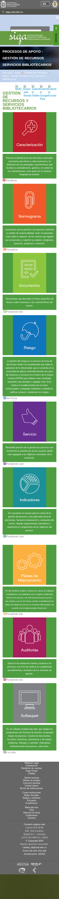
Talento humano (31, 778)
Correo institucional (31, 792)
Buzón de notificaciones (31, 788)
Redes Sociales (31, 795)
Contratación (32, 765)
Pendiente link (14, 311)
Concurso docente (31, 783)
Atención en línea (31, 813)
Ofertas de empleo (31, 780)
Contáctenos (32, 815)
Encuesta (31, 800)
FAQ (32, 810)
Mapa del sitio (31, 807)
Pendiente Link (15, 464)
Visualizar (11, 180)
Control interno (32, 786)
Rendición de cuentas (31, 768)
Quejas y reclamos (31, 798)
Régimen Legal (32, 763)
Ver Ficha (11, 398)
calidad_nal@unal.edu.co (34, 847)
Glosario (32, 818)
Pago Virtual (31, 771)
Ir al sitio (11, 752)
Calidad (31, 773)
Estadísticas (32, 803)
